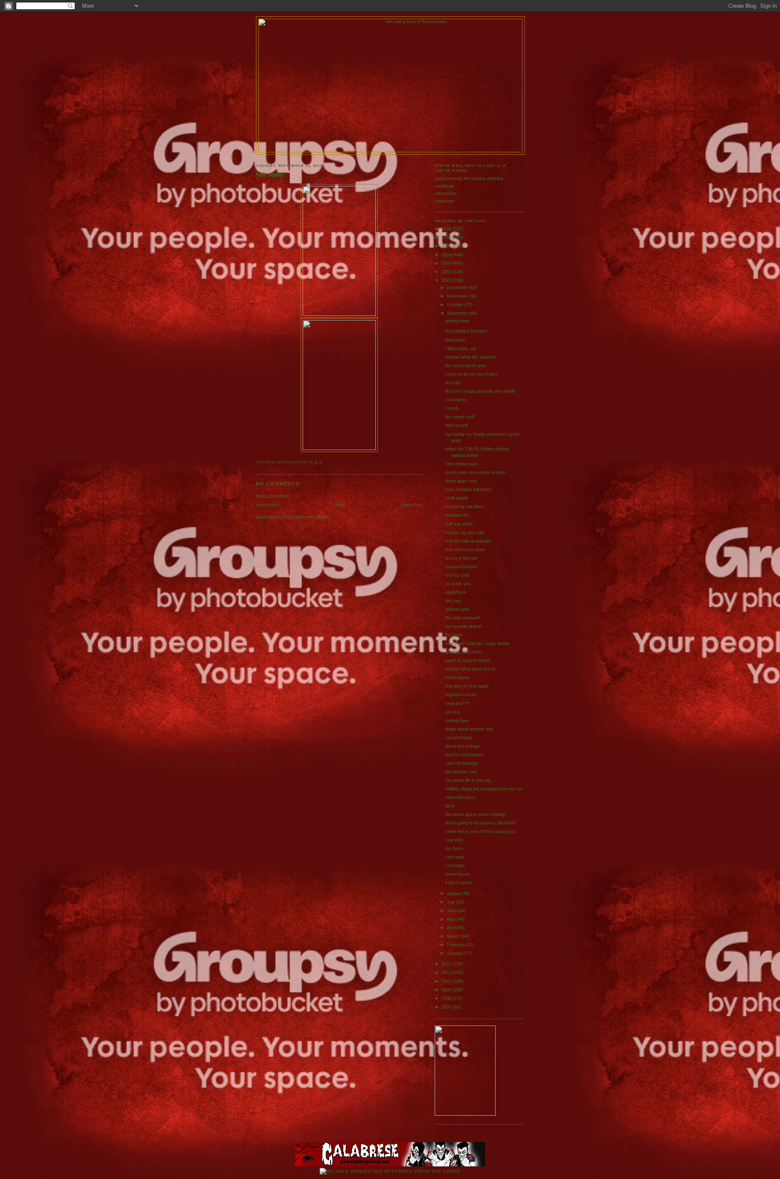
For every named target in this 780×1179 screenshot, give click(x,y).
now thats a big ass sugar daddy (477, 643)
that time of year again (467, 686)
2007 (447, 1006)
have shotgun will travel (468, 489)
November (458, 296)
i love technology (461, 763)
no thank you (458, 583)
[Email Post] (324, 462)
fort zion (453, 600)
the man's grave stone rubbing (475, 814)
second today (458, 737)
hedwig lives (457, 720)
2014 (447, 271)
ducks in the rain (461, 558)
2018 (447, 237)
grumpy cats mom (463, 651)
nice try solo (457, 575)
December (458, 287)
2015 (447, 263)
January (455, 953)
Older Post (411, 504)
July (451, 902)
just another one (461, 771)
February (456, 944)
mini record (456, 425)
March (454, 936)
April (452, 927)
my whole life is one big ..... (471, 780)
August (454, 893)
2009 (447, 989)
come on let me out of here (471, 374)
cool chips (455, 865)
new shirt (454, 839)
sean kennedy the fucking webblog (469, 178)
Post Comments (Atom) (306, 517)
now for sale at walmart (468, 541)
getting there (457, 320)
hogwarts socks (461, 694)
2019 (447, 228)
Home (340, 504)
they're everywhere (464, 754)
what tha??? (457, 703)
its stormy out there (464, 506)
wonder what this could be (470, 357)
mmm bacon (457, 677)
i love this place (460, 797)
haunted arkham (461, 566)
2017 (447, 245)
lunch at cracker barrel (467, 660)
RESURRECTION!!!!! (466, 331)
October (455, 304)
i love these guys (462, 463)
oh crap (452, 382)
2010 (447, 981)
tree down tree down (465, 549)
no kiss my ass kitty (465, 532)
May (452, 919)
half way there (459, 523)
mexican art (456, 515)
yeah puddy (456, 497)
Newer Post (267, 504)
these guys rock (461, 480)
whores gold (457, 609)
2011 (447, 972)
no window (455, 399)
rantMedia (444, 186)
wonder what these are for (471, 668)
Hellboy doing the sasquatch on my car (483, 788)
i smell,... (453, 408)
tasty (450, 805)
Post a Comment (272, 495)
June (452, 910)
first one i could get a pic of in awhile (480, 391)
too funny (454, 848)
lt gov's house (458, 882)
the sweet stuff (459, 416)
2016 (447, 254)
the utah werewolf (462, 617)
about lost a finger (462, 746)
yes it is (452, 712)
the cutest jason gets (465, 365)
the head (453, 634)
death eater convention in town (475, 472)
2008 (447, 998)
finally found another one (469, 729)
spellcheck (455, 592)
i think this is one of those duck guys (481, 831)
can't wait (454, 857)
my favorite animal (463, 626)
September (458, 313)
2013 (447, 280)
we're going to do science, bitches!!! (480, 822)
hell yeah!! (270, 174)
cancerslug (446, 193)
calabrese (444, 201)
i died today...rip (460, 348)
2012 (447, 963)
